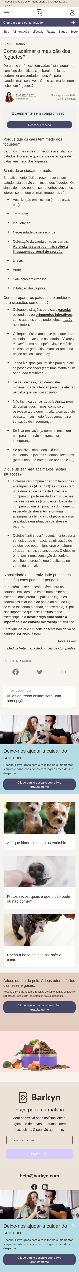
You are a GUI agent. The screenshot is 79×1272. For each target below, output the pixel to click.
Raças (51, 31)
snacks (65, 309)
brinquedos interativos (54, 314)
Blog (6, 31)
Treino (20, 44)
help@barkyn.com (39, 1176)
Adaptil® (42, 486)
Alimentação (21, 31)
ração (67, 319)
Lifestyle (37, 31)
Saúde (63, 31)
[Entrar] (72, 12)
